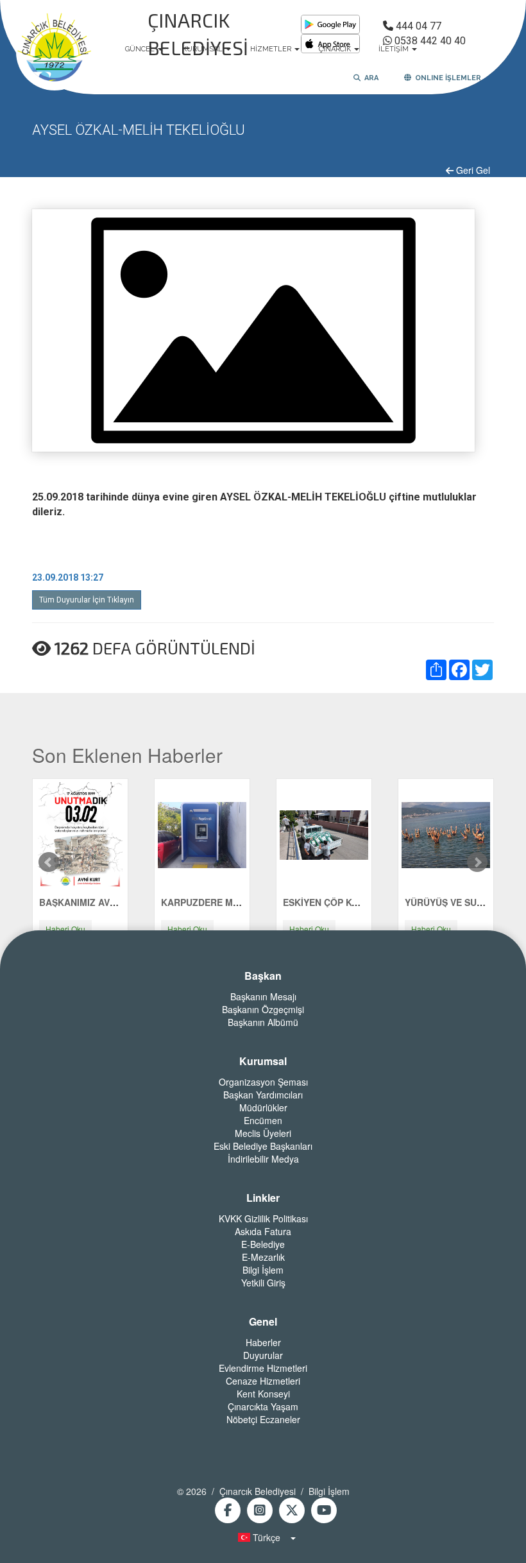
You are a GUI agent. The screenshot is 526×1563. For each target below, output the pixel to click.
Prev (48, 862)
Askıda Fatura (263, 1231)
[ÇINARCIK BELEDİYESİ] (54, 49)
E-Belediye (263, 1244)
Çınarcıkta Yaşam (263, 1406)
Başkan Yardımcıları (263, 1094)
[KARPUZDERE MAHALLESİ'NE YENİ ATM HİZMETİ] (202, 833)
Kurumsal (263, 1061)
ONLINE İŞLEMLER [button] (446, 78)
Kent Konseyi (263, 1393)
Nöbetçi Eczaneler (263, 1419)
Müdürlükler (263, 1107)
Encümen (263, 1120)
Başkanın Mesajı (263, 996)
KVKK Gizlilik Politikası (263, 1218)
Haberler (263, 1342)
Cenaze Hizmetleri (263, 1380)
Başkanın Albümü (263, 1022)
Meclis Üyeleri (263, 1133)
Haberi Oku (65, 928)
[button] (263, 1537)
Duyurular (263, 1355)
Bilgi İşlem (263, 1269)
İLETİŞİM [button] (394, 49)
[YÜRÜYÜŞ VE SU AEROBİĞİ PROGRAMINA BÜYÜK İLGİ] (446, 833)
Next (477, 862)
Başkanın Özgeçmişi (263, 1009)
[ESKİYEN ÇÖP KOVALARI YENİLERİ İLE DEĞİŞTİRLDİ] (324, 833)
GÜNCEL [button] (141, 49)
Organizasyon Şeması (263, 1081)
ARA (369, 78)
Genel (263, 1322)
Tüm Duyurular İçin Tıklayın (86, 599)
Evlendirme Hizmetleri (263, 1368)
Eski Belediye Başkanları (263, 1146)
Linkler (263, 1198)
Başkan (263, 976)
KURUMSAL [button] (203, 49)
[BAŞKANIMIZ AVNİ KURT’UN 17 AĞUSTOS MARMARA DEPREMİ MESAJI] (80, 833)
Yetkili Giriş (263, 1282)
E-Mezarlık (263, 1257)
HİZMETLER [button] (271, 49)
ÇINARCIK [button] (336, 49)
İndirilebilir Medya (263, 1158)
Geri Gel (472, 170)
